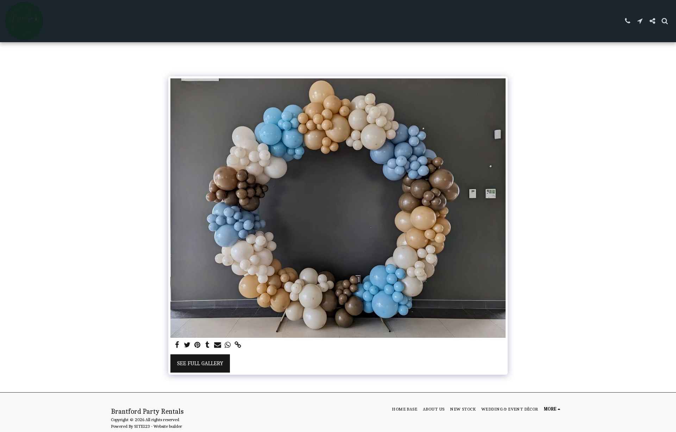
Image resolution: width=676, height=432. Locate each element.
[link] (238, 345)
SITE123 (142, 426)
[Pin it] (197, 345)
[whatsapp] (228, 345)
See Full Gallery (200, 363)
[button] (627, 21)
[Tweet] (187, 345)
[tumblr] (207, 345)
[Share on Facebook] (177, 345)
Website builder (168, 426)
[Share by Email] (217, 345)
